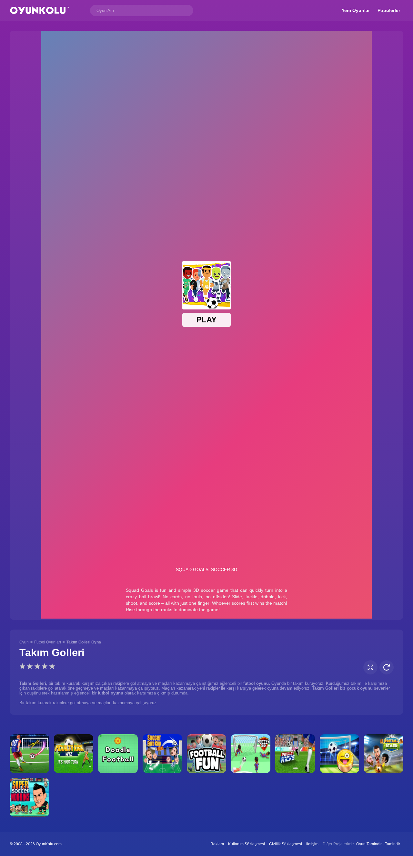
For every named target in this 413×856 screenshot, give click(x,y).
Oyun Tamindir (369, 844)
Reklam (217, 844)
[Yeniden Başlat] (386, 667)
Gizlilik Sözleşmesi (285, 844)
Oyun (24, 642)
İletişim (312, 844)
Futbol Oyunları (47, 642)
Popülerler (389, 10)
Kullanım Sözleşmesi (246, 844)
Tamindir (392, 844)
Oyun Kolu (39, 10)
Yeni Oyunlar (356, 10)
